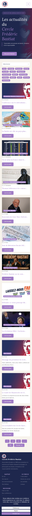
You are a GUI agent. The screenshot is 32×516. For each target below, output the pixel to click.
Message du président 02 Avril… (14, 360)
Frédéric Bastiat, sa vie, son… (13, 274)
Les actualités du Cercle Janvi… (14, 426)
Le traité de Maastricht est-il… (14, 393)
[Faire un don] (5, 490)
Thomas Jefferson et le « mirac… (14, 188)
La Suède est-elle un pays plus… (14, 131)
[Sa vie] (3, 476)
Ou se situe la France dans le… (13, 160)
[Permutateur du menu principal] (28, 4)
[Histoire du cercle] (25, 479)
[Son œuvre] (5, 479)
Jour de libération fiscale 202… (14, 245)
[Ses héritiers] (5, 484)
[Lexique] (22, 484)
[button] (9, 54)
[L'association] (23, 476)
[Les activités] (23, 482)
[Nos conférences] (6, 493)
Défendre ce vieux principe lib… (14, 303)
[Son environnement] (7, 482)
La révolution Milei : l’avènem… (14, 331)
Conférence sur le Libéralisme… (14, 103)
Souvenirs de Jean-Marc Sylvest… (15, 217)
